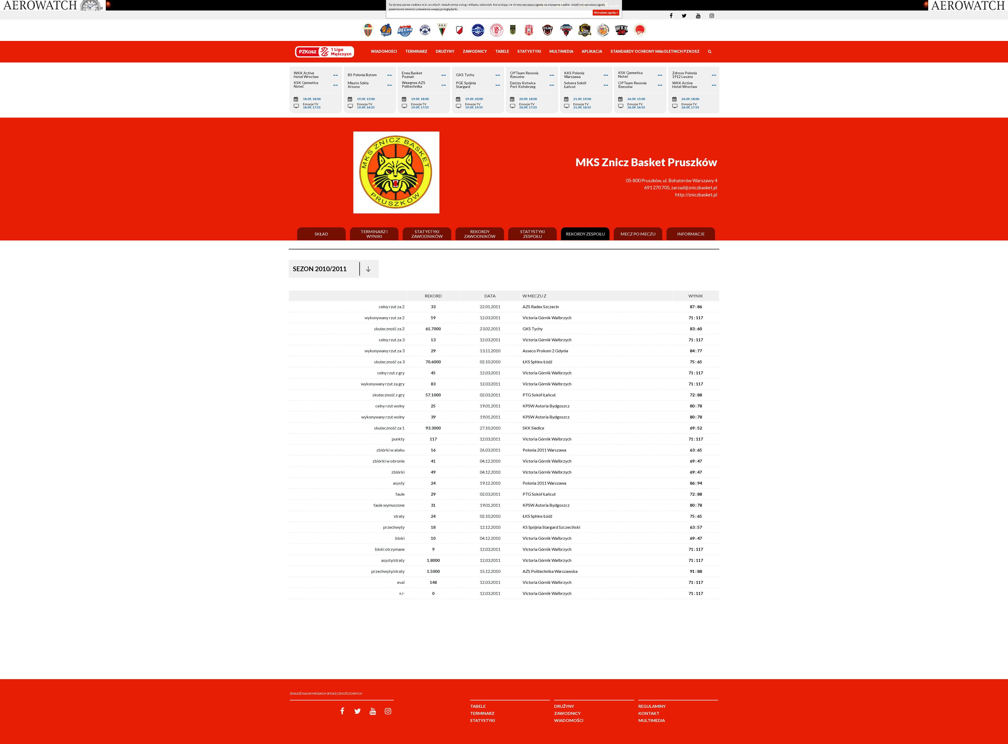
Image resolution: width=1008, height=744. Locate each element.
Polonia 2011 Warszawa (544, 449)
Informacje (691, 234)
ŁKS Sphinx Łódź (537, 361)
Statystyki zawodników (427, 233)
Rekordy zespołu (585, 234)
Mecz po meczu (638, 234)
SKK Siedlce (533, 427)
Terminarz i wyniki (374, 233)
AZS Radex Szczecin (541, 306)
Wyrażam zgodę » (606, 12)
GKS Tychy (533, 328)
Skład (321, 234)
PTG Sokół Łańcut (539, 394)
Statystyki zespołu (532, 233)
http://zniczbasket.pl (696, 194)
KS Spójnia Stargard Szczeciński (551, 527)
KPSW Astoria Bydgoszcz (546, 405)
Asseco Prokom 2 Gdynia (545, 350)
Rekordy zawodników (479, 233)
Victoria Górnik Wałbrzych (547, 317)
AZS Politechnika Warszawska (550, 571)
